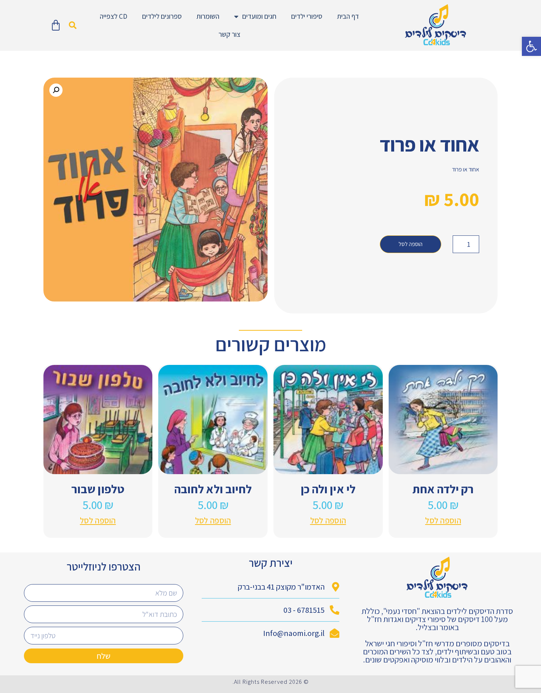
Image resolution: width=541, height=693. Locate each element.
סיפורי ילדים (306, 16)
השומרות (208, 16)
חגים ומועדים (259, 16)
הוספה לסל (410, 244)
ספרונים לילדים (162, 16)
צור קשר (229, 34)
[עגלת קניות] (55, 25)
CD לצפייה (113, 16)
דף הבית (348, 16)
